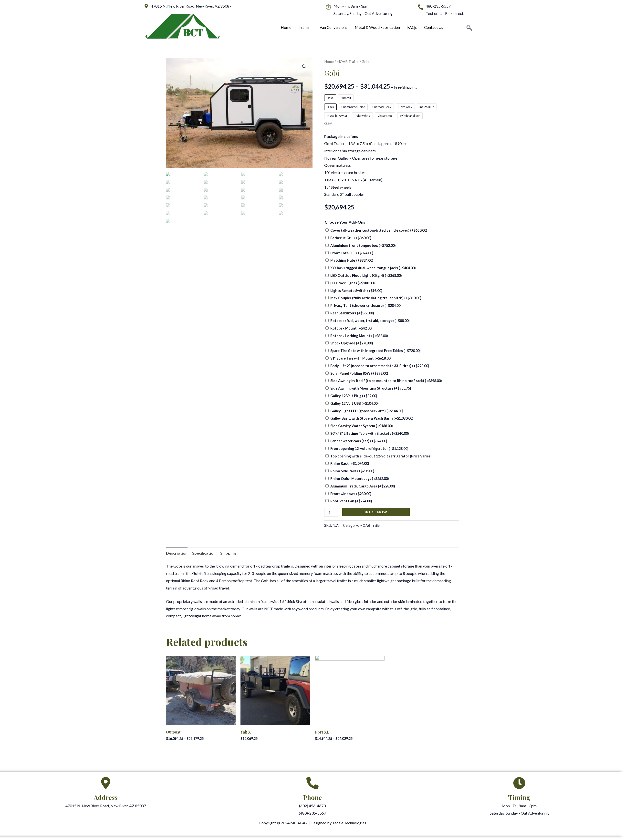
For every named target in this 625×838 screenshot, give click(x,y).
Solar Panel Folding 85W (359, 373)
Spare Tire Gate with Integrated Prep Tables (375, 351)
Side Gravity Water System (361, 426)
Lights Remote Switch (356, 291)
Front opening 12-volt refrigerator (369, 448)
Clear (328, 123)
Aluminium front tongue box (363, 245)
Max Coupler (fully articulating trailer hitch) (375, 298)
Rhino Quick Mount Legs (359, 478)
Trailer (304, 27)
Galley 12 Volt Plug (353, 396)
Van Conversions (333, 27)
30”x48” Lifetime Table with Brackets (369, 433)
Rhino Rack (349, 463)
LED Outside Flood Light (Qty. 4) (366, 275)
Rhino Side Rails (352, 471)
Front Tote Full (351, 253)
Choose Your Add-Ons (345, 222)
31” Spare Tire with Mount (361, 358)
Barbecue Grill (350, 238)
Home (286, 27)
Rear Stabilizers (352, 313)
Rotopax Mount (351, 328)
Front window (350, 494)
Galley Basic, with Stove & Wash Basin (371, 418)
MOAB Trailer (347, 61)
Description (177, 553)
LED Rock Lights (352, 283)
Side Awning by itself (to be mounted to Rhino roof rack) (386, 381)
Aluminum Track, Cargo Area (362, 486)
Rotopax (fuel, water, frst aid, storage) (370, 321)
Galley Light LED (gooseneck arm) (367, 411)
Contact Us (433, 27)
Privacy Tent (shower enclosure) (366, 305)
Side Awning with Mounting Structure (370, 388)
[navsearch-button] (469, 28)
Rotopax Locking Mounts (359, 336)
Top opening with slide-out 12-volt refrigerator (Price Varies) (381, 456)
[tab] (177, 553)
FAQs (412, 27)
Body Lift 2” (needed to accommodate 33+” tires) (379, 366)
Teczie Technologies (349, 822)
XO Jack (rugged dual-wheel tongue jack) (373, 268)
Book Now (376, 512)
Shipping (228, 553)
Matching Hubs (351, 260)
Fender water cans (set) (358, 441)
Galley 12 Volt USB (354, 403)
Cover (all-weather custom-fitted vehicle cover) (378, 230)
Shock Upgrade (351, 343)
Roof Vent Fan (351, 501)
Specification (204, 553)
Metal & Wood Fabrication (377, 27)
